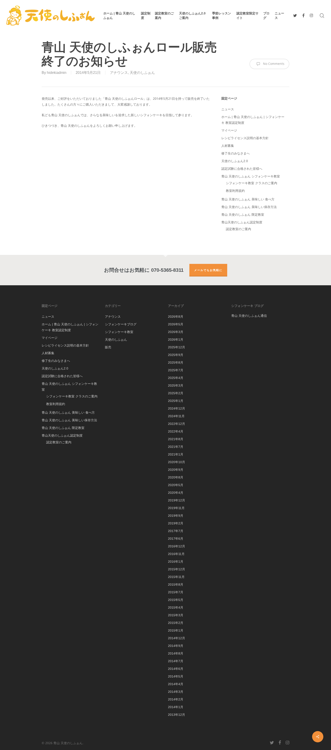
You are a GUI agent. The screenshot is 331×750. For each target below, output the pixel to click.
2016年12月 (176, 546)
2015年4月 (175, 607)
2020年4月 (175, 492)
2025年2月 (175, 393)
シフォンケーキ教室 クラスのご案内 (251, 183)
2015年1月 (175, 630)
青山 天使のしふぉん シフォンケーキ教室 (250, 176)
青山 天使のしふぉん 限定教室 (242, 214)
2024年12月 (176, 408)
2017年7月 (175, 531)
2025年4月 (175, 378)
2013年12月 (176, 714)
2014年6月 (175, 669)
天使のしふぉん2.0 (234, 161)
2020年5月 (175, 485)
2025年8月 (175, 362)
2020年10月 (176, 462)
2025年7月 (175, 370)
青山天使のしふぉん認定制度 (241, 222)
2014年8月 (175, 653)
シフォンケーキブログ (120, 324)
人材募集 (227, 145)
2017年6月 (175, 538)
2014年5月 (175, 676)
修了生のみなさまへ (235, 153)
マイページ (229, 130)
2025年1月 (175, 401)
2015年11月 (176, 577)
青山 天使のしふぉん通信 (249, 315)
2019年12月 (176, 500)
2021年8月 (175, 439)
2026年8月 (175, 316)
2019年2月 (175, 523)
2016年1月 (175, 561)
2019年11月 (176, 508)
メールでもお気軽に (208, 270)
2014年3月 (175, 691)
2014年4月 (175, 684)
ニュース (227, 109)
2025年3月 (175, 385)
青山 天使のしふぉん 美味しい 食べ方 (247, 199)
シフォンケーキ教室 (119, 332)
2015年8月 (175, 584)
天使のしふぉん (142, 73)
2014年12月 (176, 638)
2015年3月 (175, 615)
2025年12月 (176, 347)
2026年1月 (175, 339)
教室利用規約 (235, 191)
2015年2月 (175, 623)
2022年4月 (175, 431)
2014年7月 (175, 661)
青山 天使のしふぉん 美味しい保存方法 (249, 207)
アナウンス (119, 73)
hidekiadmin (56, 73)
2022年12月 (176, 424)
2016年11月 (176, 554)
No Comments (273, 63)
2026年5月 (175, 324)
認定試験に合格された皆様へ (241, 168)
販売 (108, 347)
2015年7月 (175, 592)
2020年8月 (175, 477)
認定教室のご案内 (238, 229)
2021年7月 (175, 447)
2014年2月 (175, 699)
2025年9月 (175, 355)
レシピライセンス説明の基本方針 (245, 138)
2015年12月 (176, 569)
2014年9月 (175, 646)
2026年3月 (175, 332)
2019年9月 (175, 515)
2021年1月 (175, 454)
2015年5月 (175, 600)
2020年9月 (175, 469)
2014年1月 (175, 707)
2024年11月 (176, 416)
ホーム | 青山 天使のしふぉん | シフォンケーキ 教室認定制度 (252, 120)
